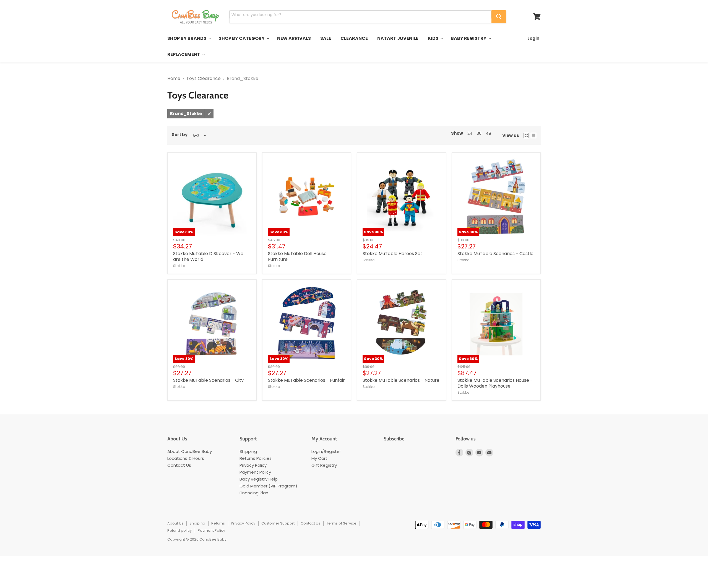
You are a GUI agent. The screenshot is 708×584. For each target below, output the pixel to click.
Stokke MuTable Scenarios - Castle (495, 253)
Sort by (180, 134)
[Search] (498, 16)
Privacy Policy (253, 465)
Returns (218, 523)
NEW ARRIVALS (294, 38)
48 (488, 133)
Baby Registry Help (259, 479)
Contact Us (179, 465)
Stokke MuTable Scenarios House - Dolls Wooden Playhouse (495, 383)
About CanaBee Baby (189, 451)
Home (173, 78)
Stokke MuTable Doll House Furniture (297, 256)
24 (469, 133)
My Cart (319, 458)
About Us (175, 523)
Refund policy (179, 530)
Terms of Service (341, 523)
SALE (325, 38)
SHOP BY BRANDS (187, 38)
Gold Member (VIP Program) (268, 486)
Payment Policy (255, 472)
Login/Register (326, 451)
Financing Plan (254, 493)
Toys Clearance (203, 78)
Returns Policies (256, 458)
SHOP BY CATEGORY (242, 38)
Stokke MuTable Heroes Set (392, 253)
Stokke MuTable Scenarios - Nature (401, 380)
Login (533, 38)
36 (479, 133)
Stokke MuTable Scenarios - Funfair (306, 380)
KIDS (433, 38)
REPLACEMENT (184, 54)
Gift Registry (324, 465)
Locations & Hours (185, 458)
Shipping (248, 451)
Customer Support (278, 523)
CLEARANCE (354, 38)
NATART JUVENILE (397, 38)
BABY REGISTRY (469, 38)
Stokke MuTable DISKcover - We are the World (208, 256)
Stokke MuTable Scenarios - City (208, 380)
